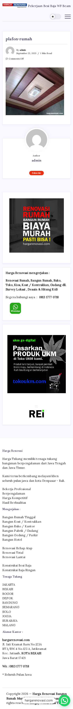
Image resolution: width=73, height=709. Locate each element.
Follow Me (36, 173)
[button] (55, 16)
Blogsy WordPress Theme (48, 703)
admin (23, 50)
